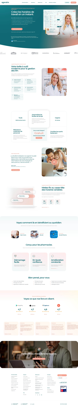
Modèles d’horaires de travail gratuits (38, 387)
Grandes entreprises (50, 392)
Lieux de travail (13, 389)
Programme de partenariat (51, 383)
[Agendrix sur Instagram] (39, 394)
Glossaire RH (37, 381)
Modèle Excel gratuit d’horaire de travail (38, 383)
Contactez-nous (49, 379)
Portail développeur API (27, 386)
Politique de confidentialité (51, 382)
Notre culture (49, 376)
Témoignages (49, 389)
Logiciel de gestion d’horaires (14, 377)
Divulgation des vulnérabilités (25, 389)
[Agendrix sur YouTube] (41, 394)
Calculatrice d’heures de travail (39, 379)
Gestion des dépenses (14, 384)
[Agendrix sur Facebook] (35, 394)
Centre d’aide (25, 376)
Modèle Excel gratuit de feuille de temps (39, 385)
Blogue (36, 376)
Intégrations (13, 390)
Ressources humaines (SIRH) (14, 387)
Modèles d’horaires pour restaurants (39, 389)
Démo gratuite (25, 379)
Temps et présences (14, 378)
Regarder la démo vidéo (27, 380)
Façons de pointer (14, 381)
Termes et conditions (50, 380)
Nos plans (24, 394)
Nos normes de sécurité (27, 382)
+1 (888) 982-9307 (63, 382)
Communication (13, 385)
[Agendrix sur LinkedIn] (37, 394)
